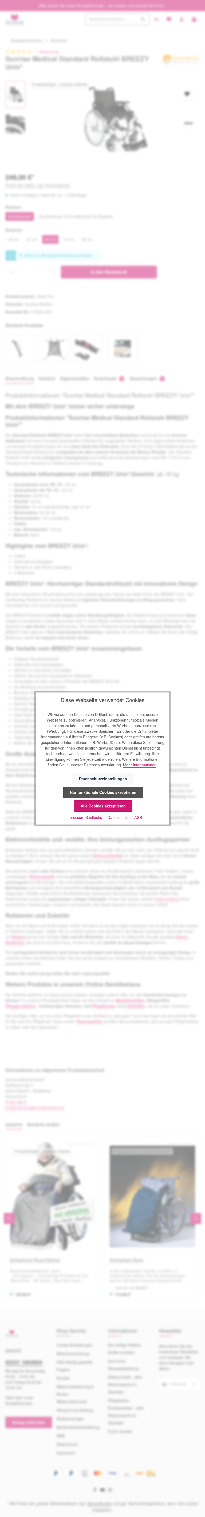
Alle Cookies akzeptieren (103, 806)
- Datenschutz (117, 817)
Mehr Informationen (139, 764)
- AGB (137, 817)
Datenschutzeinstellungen (103, 778)
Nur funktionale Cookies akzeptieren (103, 792)
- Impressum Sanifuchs (83, 817)
